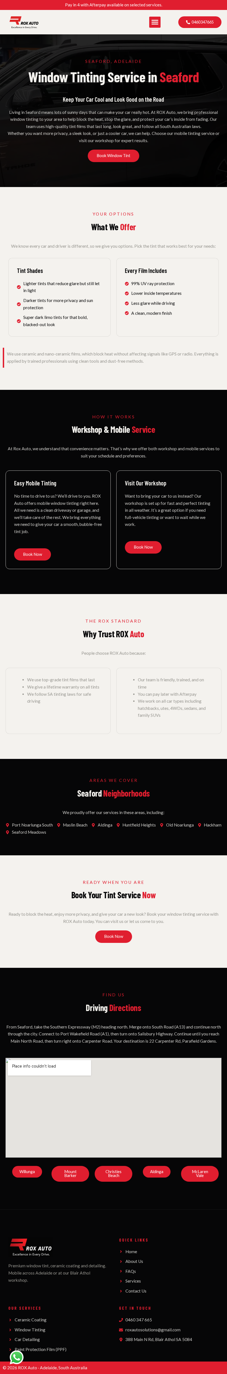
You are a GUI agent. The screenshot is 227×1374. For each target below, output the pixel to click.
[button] (155, 22)
